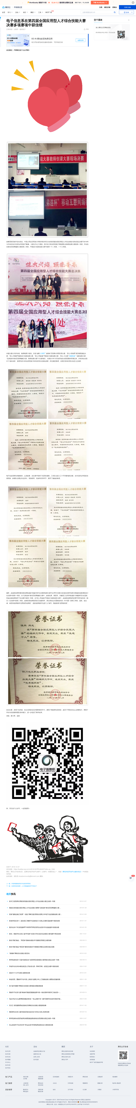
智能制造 (72, 356)
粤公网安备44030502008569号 (89, 1102)
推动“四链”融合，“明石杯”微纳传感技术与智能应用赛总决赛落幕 (30, 940)
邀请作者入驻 (37, 1054)
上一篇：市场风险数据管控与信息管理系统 (18, 883)
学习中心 (7, 1062)
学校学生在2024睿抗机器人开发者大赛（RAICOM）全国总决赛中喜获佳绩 (34, 966)
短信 (54, 1089)
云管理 (42, 353)
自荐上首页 (36, 1057)
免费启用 (81, 40)
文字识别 (70, 1089)
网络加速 (85, 1076)
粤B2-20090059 (73, 1102)
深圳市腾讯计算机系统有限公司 (47, 1102)
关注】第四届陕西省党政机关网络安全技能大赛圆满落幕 (27, 1005)
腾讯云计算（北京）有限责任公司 (56, 1104)
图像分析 (100, 1083)
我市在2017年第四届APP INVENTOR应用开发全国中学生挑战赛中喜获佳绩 (34, 927)
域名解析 (115, 1076)
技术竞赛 (36, 1059)
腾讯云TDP (65, 1059)
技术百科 (7, 1065)
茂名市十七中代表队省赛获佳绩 (19, 973)
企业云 (55, 1083)
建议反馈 (107, 7)
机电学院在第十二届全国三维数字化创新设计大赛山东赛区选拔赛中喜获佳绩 (34, 921)
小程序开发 (115, 1089)
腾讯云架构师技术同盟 (68, 1054)
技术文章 (7, 1051)
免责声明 (92, 1054)
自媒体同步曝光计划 (39, 1051)
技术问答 (7, 1054)
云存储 (25, 1078)
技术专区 (7, 1068)
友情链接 (92, 1059)
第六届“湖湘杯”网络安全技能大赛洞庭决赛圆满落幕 (26, 986)
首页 (3, 12)
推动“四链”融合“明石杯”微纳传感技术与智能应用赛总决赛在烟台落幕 (31, 947)
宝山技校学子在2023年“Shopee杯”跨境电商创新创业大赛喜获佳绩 (31, 1025)
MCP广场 (48, 12)
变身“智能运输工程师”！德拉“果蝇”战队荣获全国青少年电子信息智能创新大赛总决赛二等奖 (35, 914)
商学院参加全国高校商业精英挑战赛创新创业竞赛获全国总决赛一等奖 (32, 1018)
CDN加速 (70, 1083)
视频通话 (85, 1083)
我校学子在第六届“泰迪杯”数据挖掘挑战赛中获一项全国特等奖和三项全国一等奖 (35, 992)
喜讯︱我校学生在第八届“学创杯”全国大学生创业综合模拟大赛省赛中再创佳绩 (35, 934)
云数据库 (100, 1076)
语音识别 (40, 1085)
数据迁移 (40, 1091)
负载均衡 (40, 1089)
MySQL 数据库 (116, 1083)
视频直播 (40, 1078)
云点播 (84, 1089)
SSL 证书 (25, 1085)
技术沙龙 (7, 1057)
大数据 (99, 1089)
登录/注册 (127, 7)
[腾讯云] (6, 7)
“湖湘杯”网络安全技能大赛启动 (19, 953)
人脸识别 (25, 1083)
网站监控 (25, 1091)
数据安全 (25, 1089)
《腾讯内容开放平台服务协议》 (71, 871)
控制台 (114, 7)
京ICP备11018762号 (83, 1104)
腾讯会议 (40, 1083)
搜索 (114, 12)
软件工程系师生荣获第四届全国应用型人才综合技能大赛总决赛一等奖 (32, 901)
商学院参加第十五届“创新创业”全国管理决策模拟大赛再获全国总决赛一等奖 (34, 960)
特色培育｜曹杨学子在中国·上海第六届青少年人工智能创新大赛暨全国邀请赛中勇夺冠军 (35, 979)
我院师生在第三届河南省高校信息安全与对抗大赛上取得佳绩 (29, 1012)
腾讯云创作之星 (66, 1057)
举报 (87, 29)
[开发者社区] (18, 7)
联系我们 (92, 1057)
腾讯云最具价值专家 (67, 1051)
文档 (100, 7)
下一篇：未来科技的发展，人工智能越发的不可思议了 (21, 886)
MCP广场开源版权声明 (96, 1062)
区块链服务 (56, 1076)
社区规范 (92, 1051)
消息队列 (70, 1076)
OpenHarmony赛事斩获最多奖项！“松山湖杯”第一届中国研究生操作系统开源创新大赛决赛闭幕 (35, 999)
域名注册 (25, 1076)
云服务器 (40, 1076)
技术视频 (7, 1059)
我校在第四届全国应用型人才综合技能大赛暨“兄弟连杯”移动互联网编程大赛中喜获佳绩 (35, 908)
